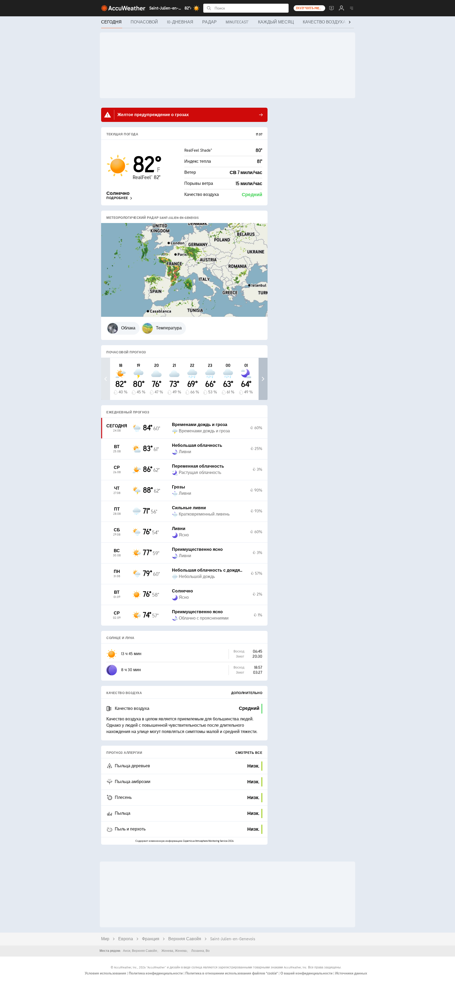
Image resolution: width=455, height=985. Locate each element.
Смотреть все (248, 753)
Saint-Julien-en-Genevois (232, 939)
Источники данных (351, 973)
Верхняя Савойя (184, 939)
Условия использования (106, 973)
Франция (150, 939)
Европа (125, 939)
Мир (105, 939)
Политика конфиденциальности (156, 973)
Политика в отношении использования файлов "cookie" (232, 973)
